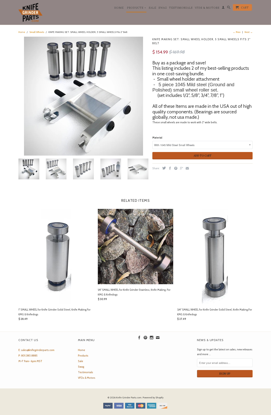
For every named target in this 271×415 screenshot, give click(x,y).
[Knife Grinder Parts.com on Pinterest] (145, 337)
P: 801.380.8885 (27, 355)
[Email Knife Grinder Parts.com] (158, 337)
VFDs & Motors (207, 8)
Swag (163, 8)
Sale (152, 8)
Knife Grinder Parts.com (128, 397)
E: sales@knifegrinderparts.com (36, 350)
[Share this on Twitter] (163, 168)
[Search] (229, 8)
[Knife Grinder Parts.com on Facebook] (139, 337)
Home (119, 8)
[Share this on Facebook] (169, 168)
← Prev (236, 32)
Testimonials (181, 8)
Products (136, 8)
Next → (249, 32)
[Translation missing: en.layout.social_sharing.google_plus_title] (180, 168)
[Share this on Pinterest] (174, 168)
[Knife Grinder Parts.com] (30, 12)
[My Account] (223, 8)
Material (157, 137)
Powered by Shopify (153, 397)
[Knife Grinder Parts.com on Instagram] (151, 337)
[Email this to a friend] (186, 168)
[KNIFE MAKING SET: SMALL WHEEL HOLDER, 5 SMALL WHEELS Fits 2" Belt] (83, 96)
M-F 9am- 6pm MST (30, 361)
